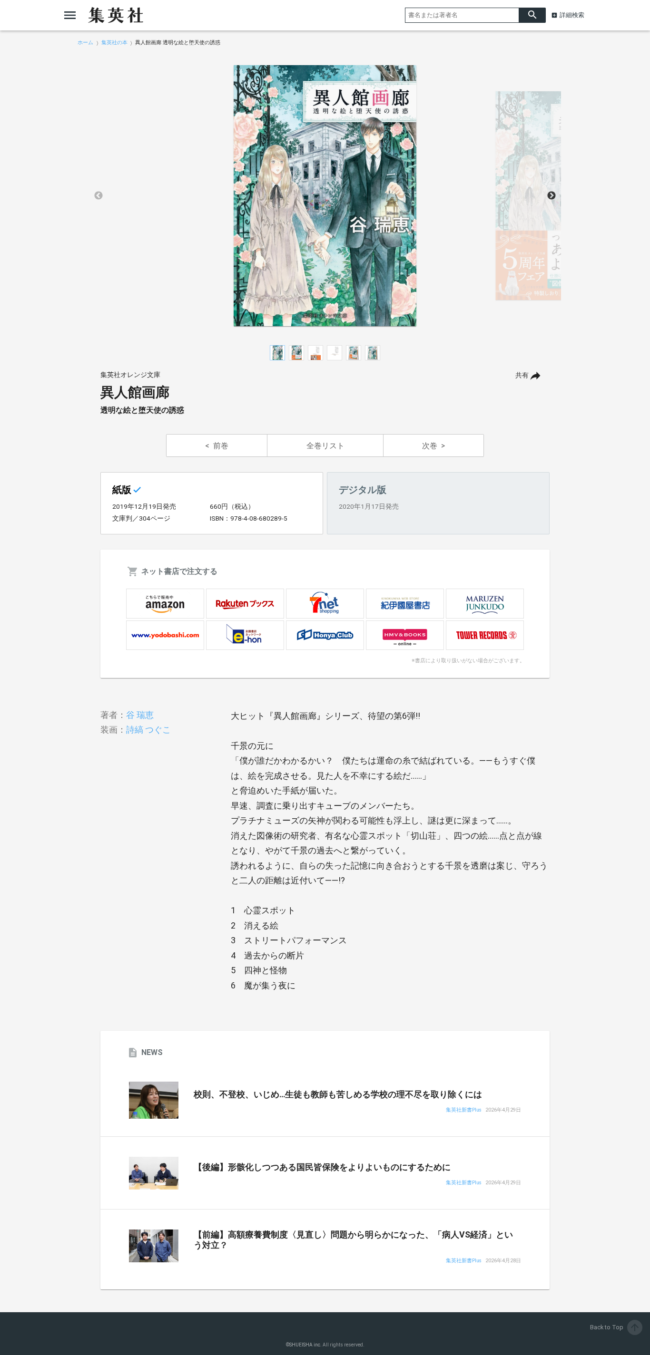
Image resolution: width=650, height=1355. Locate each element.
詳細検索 (572, 15)
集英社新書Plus (464, 1110)
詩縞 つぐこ (148, 730)
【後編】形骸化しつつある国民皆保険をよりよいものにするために (322, 1167)
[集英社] (115, 15)
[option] (325, 196)
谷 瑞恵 (140, 715)
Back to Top (615, 1327)
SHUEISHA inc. (305, 1344)
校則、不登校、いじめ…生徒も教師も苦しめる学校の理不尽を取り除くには (338, 1094)
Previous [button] (98, 195)
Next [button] (551, 195)
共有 (522, 375)
